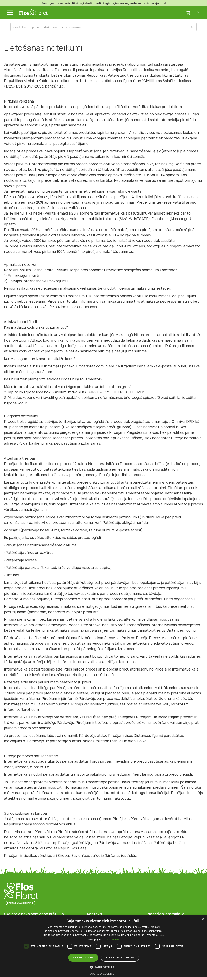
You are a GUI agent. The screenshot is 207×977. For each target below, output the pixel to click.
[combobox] (103, 27)
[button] (103, 967)
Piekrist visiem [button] (83, 957)
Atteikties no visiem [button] (120, 957)
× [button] (202, 919)
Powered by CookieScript (104, 973)
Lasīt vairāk (112, 939)
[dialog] (103, 946)
